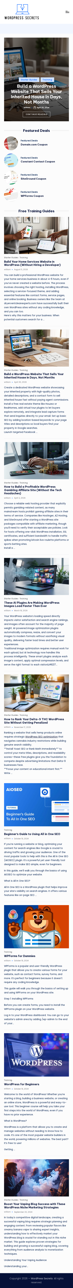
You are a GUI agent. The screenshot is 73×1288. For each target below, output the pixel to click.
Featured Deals (29, 140)
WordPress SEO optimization (41, 736)
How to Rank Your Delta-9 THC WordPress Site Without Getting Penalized (34, 720)
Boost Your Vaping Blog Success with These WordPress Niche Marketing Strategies (34, 1205)
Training (47, 79)
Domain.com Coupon (34, 144)
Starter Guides (29, 79)
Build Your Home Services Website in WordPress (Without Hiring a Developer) (32, 263)
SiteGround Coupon (33, 178)
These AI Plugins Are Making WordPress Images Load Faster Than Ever (31, 604)
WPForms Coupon (32, 195)
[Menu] (67, 12)
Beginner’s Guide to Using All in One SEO (32, 834)
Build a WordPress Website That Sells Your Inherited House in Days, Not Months (36, 94)
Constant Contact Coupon (38, 161)
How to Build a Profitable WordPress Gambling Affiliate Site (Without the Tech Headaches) (33, 490)
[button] (36, 114)
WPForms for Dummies (19, 956)
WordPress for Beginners (21, 1084)
